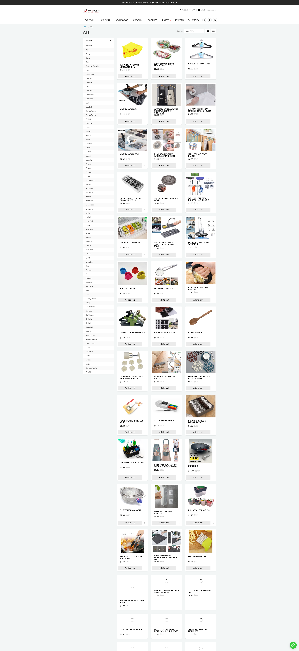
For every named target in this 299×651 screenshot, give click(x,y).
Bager (88, 58)
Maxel (88, 233)
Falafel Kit (193, 466)
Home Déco (179, 20)
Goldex (88, 168)
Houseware (105, 20)
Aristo (88, 54)
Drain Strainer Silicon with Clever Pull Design (165, 155)
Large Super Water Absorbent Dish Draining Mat (165, 557)
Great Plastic (90, 180)
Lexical (88, 217)
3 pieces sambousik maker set (199, 603)
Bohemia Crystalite (92, 66)
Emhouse (89, 123)
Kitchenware (122, 20)
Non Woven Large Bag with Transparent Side (166, 602)
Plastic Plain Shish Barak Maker (131, 422)
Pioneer (88, 274)
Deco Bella (90, 99)
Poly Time (89, 286)
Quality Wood (91, 299)
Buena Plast (90, 74)
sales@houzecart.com (208, 10)
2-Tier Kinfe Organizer (164, 421)
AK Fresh (89, 46)
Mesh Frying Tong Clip (164, 289)
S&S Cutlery (90, 307)
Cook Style (90, 95)
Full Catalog (193, 20)
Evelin (88, 127)
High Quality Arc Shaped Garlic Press (199, 288)
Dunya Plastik (91, 115)
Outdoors (137, 20)
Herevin (88, 184)
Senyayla (89, 311)
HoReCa (165, 20)
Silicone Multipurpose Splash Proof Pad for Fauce (164, 244)
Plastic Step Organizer (130, 242)
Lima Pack (89, 221)
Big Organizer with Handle (132, 462)
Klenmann (89, 201)
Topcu (88, 348)
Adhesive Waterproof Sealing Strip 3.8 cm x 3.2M (199, 110)
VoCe (88, 364)
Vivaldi (88, 360)
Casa (87, 87)
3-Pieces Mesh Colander (130, 510)
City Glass (89, 91)
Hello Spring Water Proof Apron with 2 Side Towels (166, 466)
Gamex (88, 148)
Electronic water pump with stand (198, 243)
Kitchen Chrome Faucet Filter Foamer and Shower (166, 647)
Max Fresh (89, 229)
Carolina (89, 82)
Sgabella (89, 319)
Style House (90, 335)
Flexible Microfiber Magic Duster (165, 378)
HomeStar (89, 188)
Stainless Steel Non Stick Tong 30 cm (131, 558)
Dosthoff (152, 20)
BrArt (88, 70)
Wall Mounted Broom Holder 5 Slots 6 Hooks (198, 199)
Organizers (89, 262)
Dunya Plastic (91, 111)
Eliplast (88, 119)
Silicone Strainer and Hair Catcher (166, 199)
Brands (89, 41)
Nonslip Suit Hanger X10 (199, 64)
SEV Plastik (90, 315)
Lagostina (89, 209)
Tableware (89, 20)
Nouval (88, 254)
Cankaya (89, 78)
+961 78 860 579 (188, 10)
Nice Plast (89, 250)
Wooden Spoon (195, 333)
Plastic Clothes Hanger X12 (132, 333)
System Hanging (92, 339)
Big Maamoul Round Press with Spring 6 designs (131, 378)
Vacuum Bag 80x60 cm (129, 109)
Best (87, 62)
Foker (88, 140)
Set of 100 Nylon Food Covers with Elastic (164, 65)
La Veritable (90, 205)
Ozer (87, 266)
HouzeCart (90, 193)
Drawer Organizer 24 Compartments (197, 422)
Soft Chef (89, 327)
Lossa (88, 225)
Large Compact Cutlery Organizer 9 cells (130, 199)
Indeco (88, 197)
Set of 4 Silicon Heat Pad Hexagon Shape (199, 378)
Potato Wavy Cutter (197, 557)
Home (85, 27)
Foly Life (89, 144)
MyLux (88, 246)
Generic (88, 156)
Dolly (88, 103)
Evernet (88, 135)
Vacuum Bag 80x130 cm (130, 154)
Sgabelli (88, 323)
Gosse (88, 176)
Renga (88, 303)
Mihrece (89, 242)
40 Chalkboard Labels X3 (165, 333)
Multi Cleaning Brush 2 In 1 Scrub (132, 602)
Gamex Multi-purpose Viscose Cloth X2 (129, 66)
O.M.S (88, 258)
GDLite (88, 152)
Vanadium (89, 352)
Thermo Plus (90, 343)
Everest (88, 131)
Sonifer (88, 331)
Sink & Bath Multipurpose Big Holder (199, 647)
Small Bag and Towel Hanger (197, 155)
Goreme (89, 172)
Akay (87, 50)
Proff (87, 290)
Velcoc (88, 356)
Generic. (89, 160)
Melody (88, 237)
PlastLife (89, 282)
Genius (88, 164)
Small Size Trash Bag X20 (131, 646)
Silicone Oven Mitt (128, 288)
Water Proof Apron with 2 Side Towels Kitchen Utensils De (166, 111)
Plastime (89, 278)
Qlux (87, 295)
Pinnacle (89, 270)
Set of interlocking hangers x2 (163, 512)
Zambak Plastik (91, 368)
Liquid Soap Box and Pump (200, 510)
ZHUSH (88, 372)
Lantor (88, 213)
